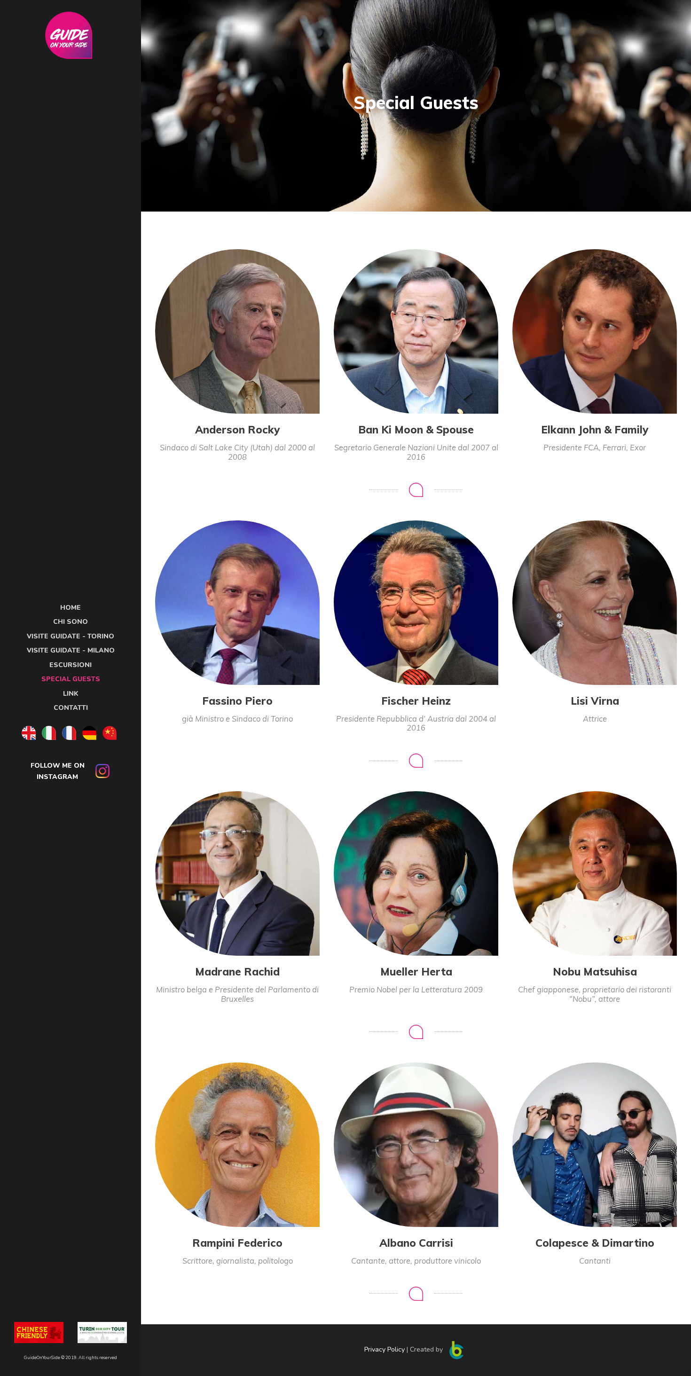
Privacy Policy (385, 1349)
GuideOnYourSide (42, 1357)
